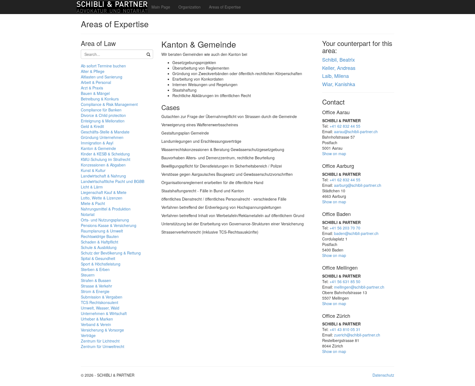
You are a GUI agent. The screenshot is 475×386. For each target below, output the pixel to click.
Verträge (88, 335)
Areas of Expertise (225, 7)
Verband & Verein (96, 324)
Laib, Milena (335, 75)
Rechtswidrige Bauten (100, 236)
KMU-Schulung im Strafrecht (105, 159)
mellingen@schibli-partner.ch (359, 287)
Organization (189, 7)
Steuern (88, 275)
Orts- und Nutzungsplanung (105, 220)
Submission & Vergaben (101, 297)
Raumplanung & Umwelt (102, 231)
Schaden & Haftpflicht (99, 242)
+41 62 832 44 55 (345, 126)
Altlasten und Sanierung (101, 77)
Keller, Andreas (338, 67)
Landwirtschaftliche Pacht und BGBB (112, 181)
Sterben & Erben (95, 269)
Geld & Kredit (92, 126)
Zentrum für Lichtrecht (100, 341)
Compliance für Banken (101, 110)
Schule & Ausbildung (99, 247)
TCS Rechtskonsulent (99, 302)
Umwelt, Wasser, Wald (100, 308)
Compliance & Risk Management (109, 104)
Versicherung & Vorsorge (102, 330)
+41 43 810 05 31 (345, 329)
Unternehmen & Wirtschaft (104, 313)
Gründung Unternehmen (102, 137)
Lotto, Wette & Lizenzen (101, 198)
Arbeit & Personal (96, 82)
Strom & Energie (95, 291)
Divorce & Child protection (103, 115)
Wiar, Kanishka (338, 83)
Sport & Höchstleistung (100, 264)
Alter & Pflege (92, 71)
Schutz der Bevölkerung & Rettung (111, 253)
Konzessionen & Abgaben (103, 165)
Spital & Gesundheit (98, 258)
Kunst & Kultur (93, 170)
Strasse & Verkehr (96, 286)
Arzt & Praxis (92, 88)
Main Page (160, 7)
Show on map (334, 153)
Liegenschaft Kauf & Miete (103, 192)
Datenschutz (383, 375)
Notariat (88, 214)
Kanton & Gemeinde (98, 148)
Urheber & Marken (97, 319)
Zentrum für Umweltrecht (102, 346)
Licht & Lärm (92, 187)
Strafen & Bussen (96, 280)
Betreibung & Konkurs (100, 99)
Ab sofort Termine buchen (103, 66)
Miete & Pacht (93, 203)
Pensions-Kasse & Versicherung (108, 225)
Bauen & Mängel (95, 93)
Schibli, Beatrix (338, 59)
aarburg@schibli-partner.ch (357, 185)
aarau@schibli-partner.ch (356, 131)
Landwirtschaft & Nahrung (103, 176)
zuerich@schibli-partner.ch (357, 335)
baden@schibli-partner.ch (356, 233)
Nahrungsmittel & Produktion (106, 209)
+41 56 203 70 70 (345, 228)
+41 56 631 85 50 (345, 281)
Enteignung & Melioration (103, 121)
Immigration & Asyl (97, 143)
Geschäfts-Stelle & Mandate (105, 132)
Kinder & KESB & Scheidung (105, 154)
